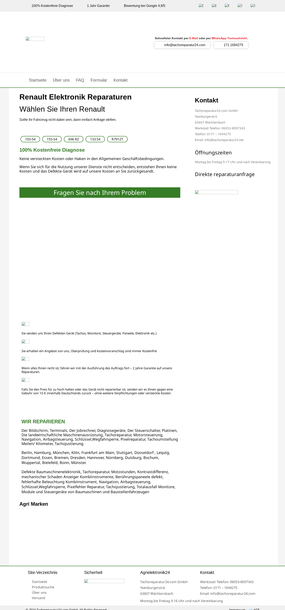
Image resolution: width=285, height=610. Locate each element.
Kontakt (120, 80)
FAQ (80, 80)
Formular (99, 80)
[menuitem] (201, 6)
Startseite (38, 80)
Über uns (61, 80)
